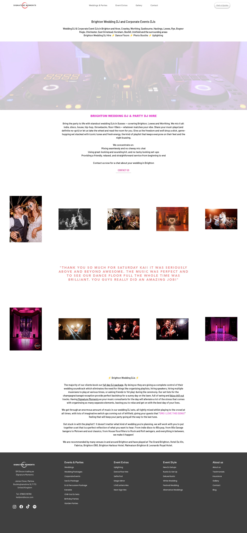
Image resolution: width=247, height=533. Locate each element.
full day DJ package (113, 384)
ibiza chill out (177, 395)
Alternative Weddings (172, 490)
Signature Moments (88, 399)
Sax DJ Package (71, 481)
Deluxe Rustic (169, 476)
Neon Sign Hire (120, 490)
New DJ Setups (169, 467)
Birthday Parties (71, 499)
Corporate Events (72, 476)
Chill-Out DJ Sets (71, 494)
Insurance (217, 476)
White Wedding (170, 481)
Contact (216, 485)
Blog (215, 490)
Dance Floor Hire (121, 471)
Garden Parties (71, 503)
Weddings (69, 467)
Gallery (216, 481)
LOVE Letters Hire (121, 485)
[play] (241, 108)
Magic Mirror (119, 481)
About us (217, 467)
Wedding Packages (73, 471)
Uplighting (118, 467)
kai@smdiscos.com (24, 497)
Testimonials (218, 471)
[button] (98, 5)
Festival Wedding (171, 485)
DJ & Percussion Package (74, 485)
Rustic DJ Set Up (170, 471)
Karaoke (68, 490)
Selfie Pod (118, 476)
